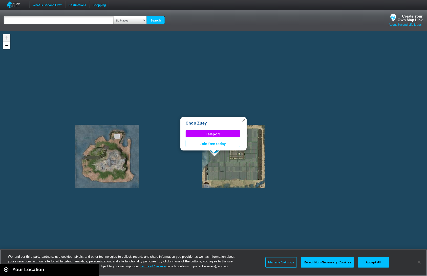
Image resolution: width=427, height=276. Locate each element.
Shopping (99, 4)
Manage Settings (281, 262)
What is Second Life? (47, 4)
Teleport (213, 133)
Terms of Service (153, 266)
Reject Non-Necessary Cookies (327, 262)
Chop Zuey (196, 123)
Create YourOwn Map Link (410, 18)
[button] (244, 120)
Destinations (77, 4)
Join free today (213, 143)
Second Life (16, 4)
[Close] (419, 262)
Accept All (373, 262)
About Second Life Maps (405, 24)
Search (155, 20)
